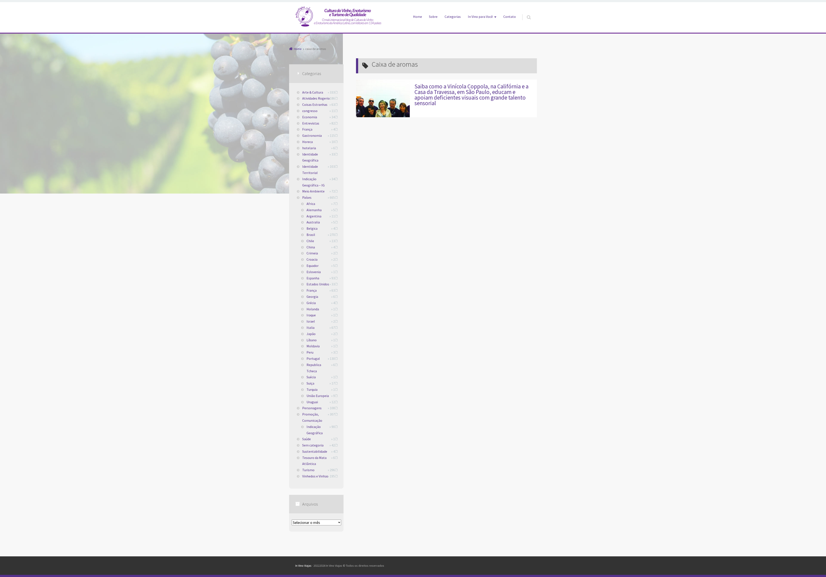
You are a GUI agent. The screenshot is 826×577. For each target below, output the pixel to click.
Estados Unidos (318, 284)
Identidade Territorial (310, 169)
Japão (311, 334)
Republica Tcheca (314, 368)
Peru (310, 352)
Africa (311, 204)
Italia (310, 327)
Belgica (312, 228)
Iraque (311, 315)
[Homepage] (338, 16)
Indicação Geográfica (315, 430)
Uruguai (312, 402)
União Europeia (318, 396)
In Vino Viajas (303, 566)
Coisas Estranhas (314, 104)
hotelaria (309, 148)
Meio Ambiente (313, 191)
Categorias (453, 16)
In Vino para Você (480, 16)
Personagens (312, 408)
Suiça (310, 383)
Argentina (314, 216)
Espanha (313, 278)
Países (306, 197)
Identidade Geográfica (310, 157)
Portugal (313, 358)
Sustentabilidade (314, 451)
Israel (311, 321)
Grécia (311, 303)
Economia (309, 117)
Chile (310, 241)
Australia (313, 222)
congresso (309, 111)
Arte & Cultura (312, 92)
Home (417, 16)
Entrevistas (310, 123)
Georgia (312, 296)
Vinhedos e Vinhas (315, 476)
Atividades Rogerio (316, 98)
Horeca (307, 142)
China (311, 247)
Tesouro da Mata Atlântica (314, 460)
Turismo (308, 470)
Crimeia (312, 253)
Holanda (313, 309)
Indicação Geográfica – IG (313, 182)
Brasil (311, 234)
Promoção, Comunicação (312, 417)
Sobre (433, 16)
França (307, 129)
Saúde (306, 439)
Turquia (312, 389)
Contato (509, 16)
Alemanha (314, 210)
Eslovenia (314, 272)
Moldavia (313, 346)
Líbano (312, 340)
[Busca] (525, 13)
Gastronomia (312, 135)
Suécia (311, 377)
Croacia (312, 259)
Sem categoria (313, 445)
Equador (313, 265)
